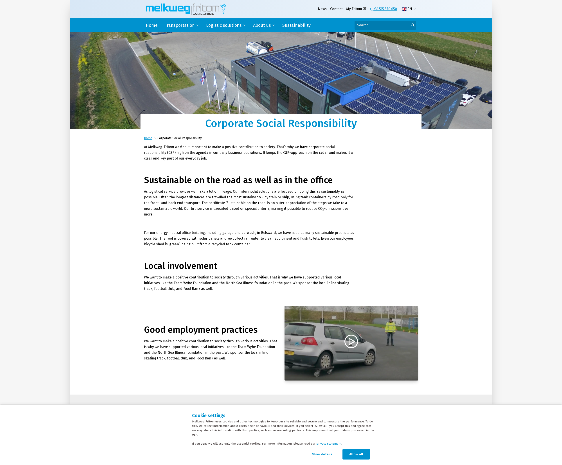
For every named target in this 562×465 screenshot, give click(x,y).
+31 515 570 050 (385, 9)
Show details (322, 454)
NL (409, 14)
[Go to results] (412, 25)
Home (152, 25)
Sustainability (296, 25)
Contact (336, 9)
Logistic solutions (224, 25)
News (322, 9)
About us (262, 25)
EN (409, 9)
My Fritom (354, 9)
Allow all (356, 454)
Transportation (180, 25)
